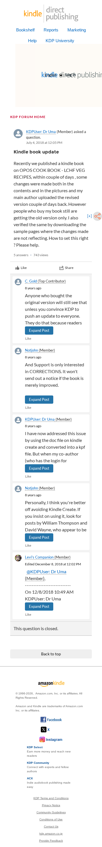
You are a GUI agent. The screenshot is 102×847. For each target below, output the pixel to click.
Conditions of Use (51, 819)
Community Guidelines (51, 812)
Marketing (76, 29)
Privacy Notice (51, 805)
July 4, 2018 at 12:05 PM (44, 142)
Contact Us (51, 826)
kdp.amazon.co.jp (51, 833)
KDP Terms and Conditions (51, 798)
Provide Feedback (51, 840)
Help (32, 40)
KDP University (60, 40)
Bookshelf (25, 29)
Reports (51, 29)
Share (69, 268)
